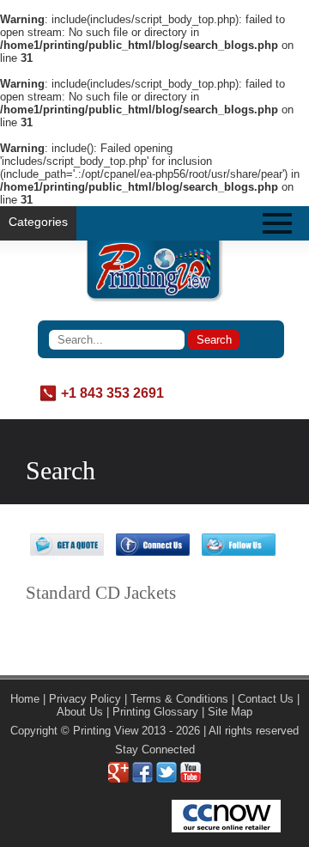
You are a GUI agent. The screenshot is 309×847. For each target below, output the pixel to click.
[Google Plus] (118, 778)
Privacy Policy (85, 698)
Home (24, 698)
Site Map (230, 711)
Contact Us (266, 698)
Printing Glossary (155, 711)
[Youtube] (190, 778)
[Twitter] (166, 778)
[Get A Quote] (67, 551)
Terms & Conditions (179, 698)
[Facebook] (142, 778)
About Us (80, 711)
